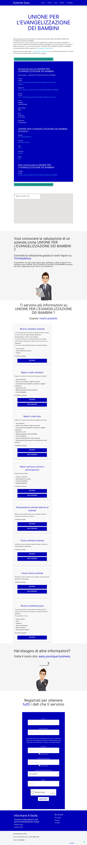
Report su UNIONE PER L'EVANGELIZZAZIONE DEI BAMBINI (33, 59)
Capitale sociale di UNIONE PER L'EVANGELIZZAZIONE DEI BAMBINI (37, 175)
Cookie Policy (18, 827)
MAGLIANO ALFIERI (23, 142)
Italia (19, 158)
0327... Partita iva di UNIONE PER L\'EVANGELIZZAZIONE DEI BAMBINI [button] (38, 90)
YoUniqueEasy (22, 258)
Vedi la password (44, 754)
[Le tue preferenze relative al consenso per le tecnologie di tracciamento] (84, 842)
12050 (20, 148)
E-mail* (43, 718)
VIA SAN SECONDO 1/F (25, 137)
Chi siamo (58, 818)
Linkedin (71, 843)
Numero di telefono (43, 728)
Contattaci (70, 3)
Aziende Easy (21, 2)
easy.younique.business (54, 656)
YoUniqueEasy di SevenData (45, 48)
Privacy (57, 820)
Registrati (43, 799)
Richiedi (32, 360)
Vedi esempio (32, 404)
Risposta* (43, 780)
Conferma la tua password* (43, 758)
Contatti (57, 823)
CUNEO (20, 153)
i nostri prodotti (47, 318)
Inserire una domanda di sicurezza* (43, 770)
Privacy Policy (18, 824)
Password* (43, 746)
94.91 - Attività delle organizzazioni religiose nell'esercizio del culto (37, 97)
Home (43, 3)
